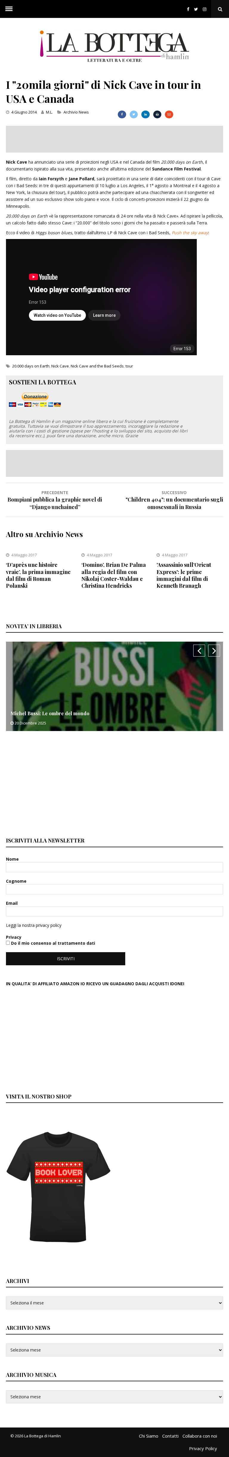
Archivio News (76, 112)
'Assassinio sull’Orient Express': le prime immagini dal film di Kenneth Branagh (184, 575)
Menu (9, 9)
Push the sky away (190, 232)
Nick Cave (60, 366)
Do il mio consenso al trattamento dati (52, 943)
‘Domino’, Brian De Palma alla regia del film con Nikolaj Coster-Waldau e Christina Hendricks (113, 575)
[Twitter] (196, 9)
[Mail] (169, 114)
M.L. (49, 112)
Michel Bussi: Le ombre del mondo (49, 713)
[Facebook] (188, 9)
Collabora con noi (199, 1436)
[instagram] (205, 9)
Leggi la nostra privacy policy (33, 925)
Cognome (17, 881)
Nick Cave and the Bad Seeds (97, 366)
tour (129, 366)
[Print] (157, 114)
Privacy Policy (203, 1448)
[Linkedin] (145, 114)
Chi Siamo (148, 1436)
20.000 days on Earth (30, 366)
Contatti (170, 1436)
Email (12, 903)
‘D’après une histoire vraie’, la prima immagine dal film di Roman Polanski (38, 575)
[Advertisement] (114, 139)
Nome (13, 859)
